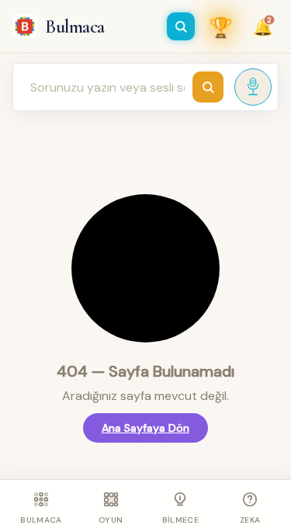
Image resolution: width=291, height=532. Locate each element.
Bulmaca (75, 27)
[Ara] (181, 26)
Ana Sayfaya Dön (145, 428)
